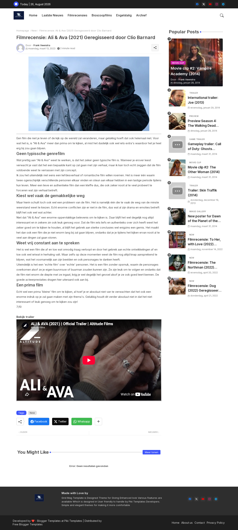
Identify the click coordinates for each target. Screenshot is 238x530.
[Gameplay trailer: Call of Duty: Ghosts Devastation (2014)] (177, 144)
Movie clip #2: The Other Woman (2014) (204, 169)
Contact (199, 522)
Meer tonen (151, 452)
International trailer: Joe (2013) (203, 100)
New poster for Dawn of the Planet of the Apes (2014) (204, 219)
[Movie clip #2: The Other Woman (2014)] (177, 167)
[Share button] (98, 421)
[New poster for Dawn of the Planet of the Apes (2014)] (177, 216)
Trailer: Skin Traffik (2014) (202, 193)
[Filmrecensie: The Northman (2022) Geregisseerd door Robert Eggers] (177, 263)
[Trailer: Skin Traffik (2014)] (177, 190)
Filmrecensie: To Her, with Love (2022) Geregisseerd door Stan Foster (204, 242)
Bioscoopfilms (102, 15)
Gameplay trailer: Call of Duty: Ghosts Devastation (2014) (204, 146)
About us (187, 522)
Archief (141, 15)
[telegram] (223, 4)
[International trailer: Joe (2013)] (177, 98)
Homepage (22, 30)
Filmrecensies (77, 15)
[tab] (33, 15)
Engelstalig (124, 15)
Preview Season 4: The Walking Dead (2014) (202, 123)
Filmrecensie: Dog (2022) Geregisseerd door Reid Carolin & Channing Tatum (204, 288)
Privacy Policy (216, 522)
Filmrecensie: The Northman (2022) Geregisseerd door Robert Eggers (203, 265)
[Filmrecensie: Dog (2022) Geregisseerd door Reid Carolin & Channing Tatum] (177, 286)
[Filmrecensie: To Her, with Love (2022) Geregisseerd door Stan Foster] (177, 240)
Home (33, 15)
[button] (222, 15)
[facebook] (197, 4)
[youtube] (210, 4)
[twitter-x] (203, 4)
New (34, 30)
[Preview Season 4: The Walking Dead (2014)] (177, 121)
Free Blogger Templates (28, 524)
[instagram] (216, 4)
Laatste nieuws (52, 15)
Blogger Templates (49, 520)
